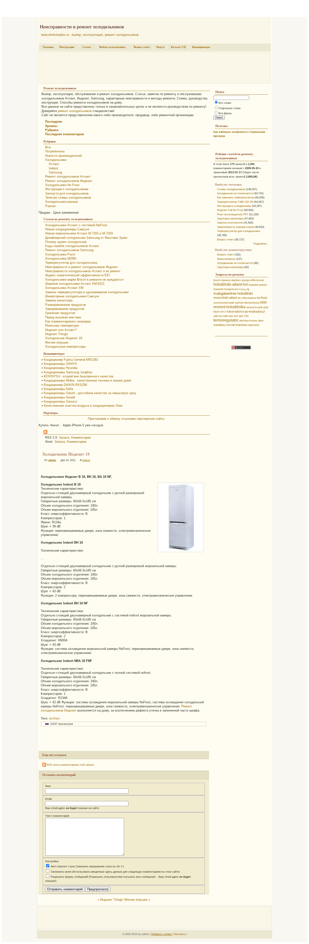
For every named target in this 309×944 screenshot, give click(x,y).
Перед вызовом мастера (63, 317)
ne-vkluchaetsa (247, 297)
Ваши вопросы (226, 258)
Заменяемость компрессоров (235, 226)
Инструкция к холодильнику (234, 205)
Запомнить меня (60, 871)
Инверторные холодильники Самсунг (72, 296)
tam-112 (233, 316)
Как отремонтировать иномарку (68, 321)
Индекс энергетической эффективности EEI (77, 275)
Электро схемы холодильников (68, 197)
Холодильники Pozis (60, 254)
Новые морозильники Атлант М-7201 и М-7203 (79, 233)
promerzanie (226, 302)
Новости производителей (63, 155)
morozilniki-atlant (225, 298)
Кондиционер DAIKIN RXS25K (65, 385)
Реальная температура (62, 325)
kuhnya (242, 289)
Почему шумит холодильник (66, 242)
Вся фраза (225, 113)
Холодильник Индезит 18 (63, 338)
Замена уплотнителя (230, 222)
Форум (160, 46)
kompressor (231, 289)
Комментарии (81, 437)
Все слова (224, 102)
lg (248, 289)
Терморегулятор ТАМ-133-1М (235, 201)
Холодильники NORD (60, 258)
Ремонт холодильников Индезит (68, 181)
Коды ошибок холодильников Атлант (72, 246)
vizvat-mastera (236, 325)
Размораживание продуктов (65, 305)
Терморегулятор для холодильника (71, 262)
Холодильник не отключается (235, 193)
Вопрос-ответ (142, 46)
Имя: (48, 786)
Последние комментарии (64, 134)
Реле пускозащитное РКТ (232, 214)
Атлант (54, 164)
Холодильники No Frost (62, 185)
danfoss (236, 280)
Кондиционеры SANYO (60, 364)
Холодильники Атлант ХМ (64, 288)
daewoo (226, 280)
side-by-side (220, 316)
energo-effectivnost (252, 280)
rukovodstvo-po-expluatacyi (246, 311)
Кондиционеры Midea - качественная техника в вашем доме (87, 380)
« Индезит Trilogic (110, 899)
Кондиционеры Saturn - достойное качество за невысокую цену (90, 393)
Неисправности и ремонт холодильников (82, 26)
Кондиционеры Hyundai (60, 368)
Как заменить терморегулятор (235, 197)
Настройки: (52, 861)
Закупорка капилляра (230, 218)
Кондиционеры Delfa (58, 389)
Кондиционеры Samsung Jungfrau (68, 372)
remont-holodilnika (229, 307)
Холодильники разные (61, 201)
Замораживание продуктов (64, 309)
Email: (48, 798)
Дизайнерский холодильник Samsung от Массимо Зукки (86, 238)
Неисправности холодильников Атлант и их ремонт (82, 271)
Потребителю (55, 151)
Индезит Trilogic (56, 334)
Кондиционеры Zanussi (60, 401)
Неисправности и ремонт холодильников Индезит (81, 267)
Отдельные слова (229, 108)
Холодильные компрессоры (65, 346)
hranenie (218, 289)
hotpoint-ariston (258, 284)
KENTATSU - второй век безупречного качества (78, 376)
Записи (64, 437)
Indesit (53, 168)
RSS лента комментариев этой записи (70, 764)
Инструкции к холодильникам (66, 189)
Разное (50, 206)
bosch (217, 280)
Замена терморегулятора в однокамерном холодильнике (87, 292)
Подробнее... (261, 243)
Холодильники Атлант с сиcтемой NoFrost (76, 225)
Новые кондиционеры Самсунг (67, 229)
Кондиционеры (201, 46)
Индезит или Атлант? (61, 330)
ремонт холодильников (75, 111)
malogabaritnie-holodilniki (233, 293)
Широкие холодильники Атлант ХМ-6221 (75, 283)
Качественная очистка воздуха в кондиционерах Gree (83, 405)
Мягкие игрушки (56, 342)
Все (48, 147)
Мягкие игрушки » (137, 899)
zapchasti (253, 324)
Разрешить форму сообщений (69, 876)
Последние (53, 121)
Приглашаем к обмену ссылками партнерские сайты (126, 418)
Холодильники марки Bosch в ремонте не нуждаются (84, 279)
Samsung (55, 172)
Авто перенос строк (62, 866)
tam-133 (243, 316)
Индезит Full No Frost (230, 210)
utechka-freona (248, 320)
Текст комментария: (57, 815)
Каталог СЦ (178, 46)
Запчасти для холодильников (67, 193)
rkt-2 (223, 311)
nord (216, 302)
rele (263, 302)
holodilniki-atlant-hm (230, 284)
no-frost (54, 718)
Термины (48, 46)
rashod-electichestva (247, 302)
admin (52, 460)
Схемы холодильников (231, 189)
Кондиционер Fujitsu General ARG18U (71, 359)
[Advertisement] (58, 9)
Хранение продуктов (60, 313)
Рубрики (51, 130)
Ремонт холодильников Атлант (68, 176)
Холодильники (55, 160)
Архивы (51, 126)
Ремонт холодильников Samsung (69, 250)
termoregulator (225, 320)
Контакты (179, 934)
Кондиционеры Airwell (59, 397)
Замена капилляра (58, 300)
